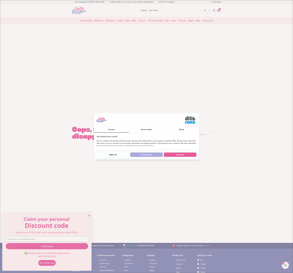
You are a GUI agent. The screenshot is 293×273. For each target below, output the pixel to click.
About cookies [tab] (146, 129)
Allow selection (147, 155)
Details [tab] (181, 129)
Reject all (113, 155)
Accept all (180, 155)
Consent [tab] (111, 129)
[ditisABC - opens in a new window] (190, 120)
